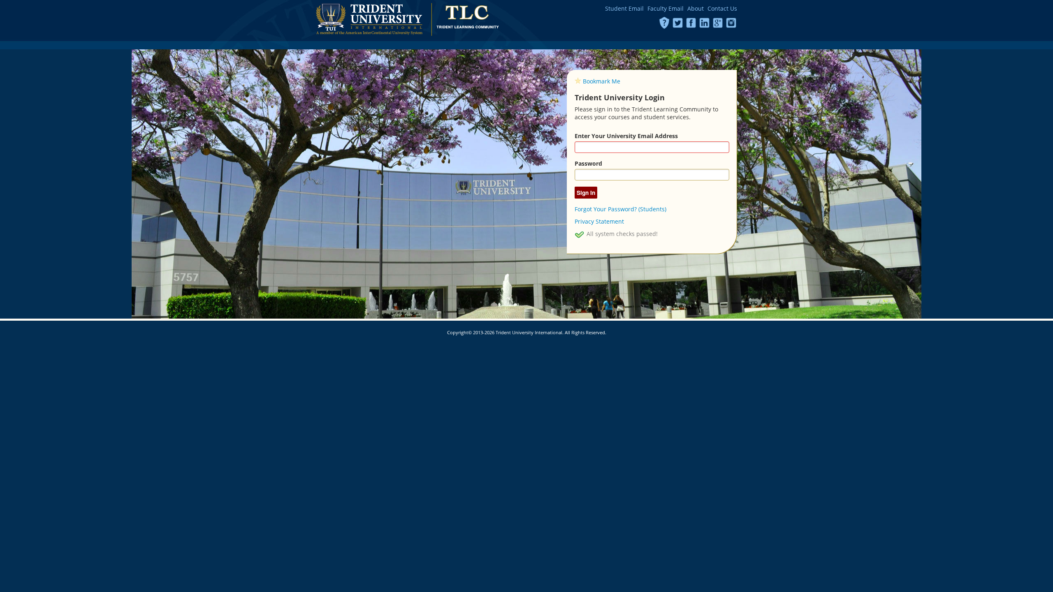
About (695, 8)
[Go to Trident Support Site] (664, 22)
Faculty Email (665, 8)
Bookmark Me (601, 81)
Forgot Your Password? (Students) (620, 209)
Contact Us (722, 8)
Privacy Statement (599, 221)
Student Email (624, 8)
